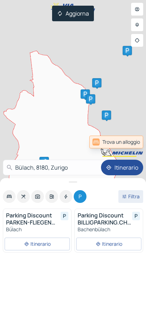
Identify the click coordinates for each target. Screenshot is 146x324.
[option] (9, 196)
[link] (116, 142)
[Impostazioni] (137, 24)
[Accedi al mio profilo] (137, 9)
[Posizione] (137, 40)
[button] (85, 94)
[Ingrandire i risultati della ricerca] (73, 182)
